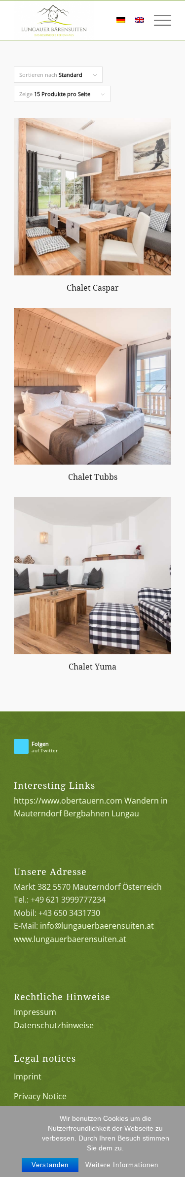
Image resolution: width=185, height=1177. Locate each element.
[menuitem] (97, 20)
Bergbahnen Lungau (101, 813)
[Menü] (157, 20)
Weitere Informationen (121, 1165)
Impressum (35, 1012)
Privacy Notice (40, 1096)
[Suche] (97, 20)
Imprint (27, 1076)
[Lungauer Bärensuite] (77, 20)
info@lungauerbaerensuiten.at (97, 925)
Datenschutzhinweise (54, 1025)
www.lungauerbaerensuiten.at (70, 939)
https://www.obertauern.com (68, 800)
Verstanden (50, 1165)
